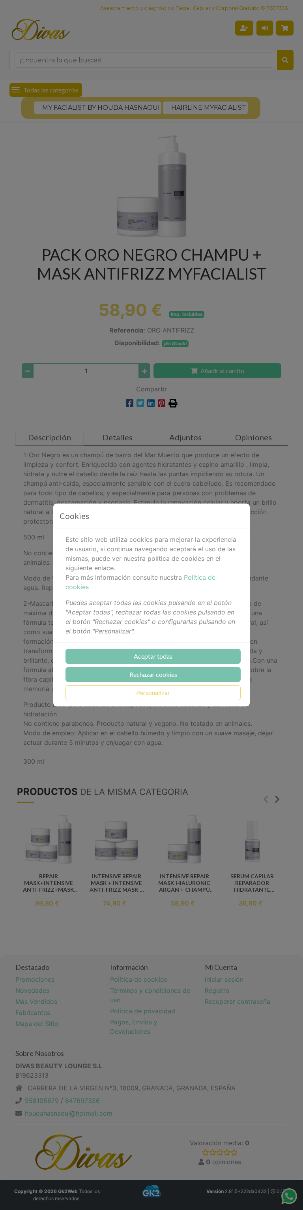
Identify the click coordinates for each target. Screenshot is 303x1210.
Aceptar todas (153, 656)
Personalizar (153, 692)
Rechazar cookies (153, 674)
